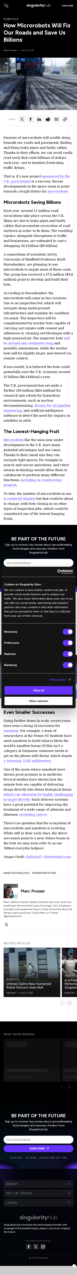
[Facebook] (29, 1247)
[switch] (68, 643)
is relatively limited (19, 499)
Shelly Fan (70, 993)
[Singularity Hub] (38, 5)
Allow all (38, 690)
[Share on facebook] (30, 119)
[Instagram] (43, 1247)
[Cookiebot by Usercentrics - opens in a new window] (57, 571)
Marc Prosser (10, 50)
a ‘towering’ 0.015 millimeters (27, 761)
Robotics (11, 19)
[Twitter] (36, 1247)
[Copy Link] (65, 119)
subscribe (67, 5)
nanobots (11, 731)
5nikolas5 (33, 857)
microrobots (58, 191)
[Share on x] (22, 119)
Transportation (44, 873)
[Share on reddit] (47, 119)
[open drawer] (6, 6)
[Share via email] (56, 119)
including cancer (33, 814)
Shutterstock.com (57, 857)
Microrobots (13, 440)
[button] (38, 1184)
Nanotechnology (17, 873)
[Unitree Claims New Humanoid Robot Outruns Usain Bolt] (32, 972)
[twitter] (6, 924)
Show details (58, 679)
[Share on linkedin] (39, 119)
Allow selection (38, 700)
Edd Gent (11, 993)
